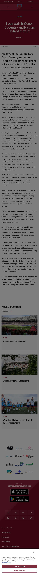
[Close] (34, 552)
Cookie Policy (6, 562)
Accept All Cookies (19, 566)
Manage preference (19, 570)
